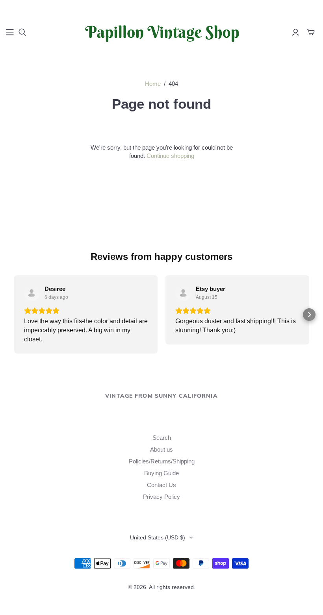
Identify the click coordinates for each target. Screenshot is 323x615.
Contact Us (161, 485)
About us (161, 449)
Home (153, 83)
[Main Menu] (10, 32)
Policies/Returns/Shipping (162, 461)
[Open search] (22, 32)
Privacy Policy (161, 496)
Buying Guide (161, 473)
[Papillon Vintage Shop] (161, 32)
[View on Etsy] (32, 293)
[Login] (295, 32)
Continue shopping (170, 155)
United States (157, 537)
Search (161, 437)
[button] (14, 314)
